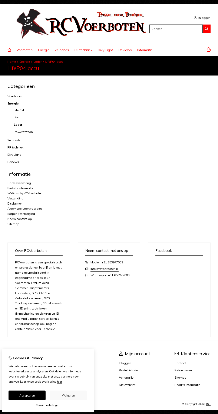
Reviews (125, 50)
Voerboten (25, 50)
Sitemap (13, 224)
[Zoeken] (207, 29)
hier (59, 381)
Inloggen (125, 363)
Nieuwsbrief (127, 385)
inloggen (204, 18)
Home (11, 62)
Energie (43, 50)
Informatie (145, 50)
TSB (208, 403)
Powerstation (23, 132)
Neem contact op (19, 219)
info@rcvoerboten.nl (104, 269)
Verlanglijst (126, 377)
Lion (17, 117)
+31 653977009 (112, 262)
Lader (38, 62)
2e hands (62, 50)
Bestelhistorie (128, 370)
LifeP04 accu (54, 62)
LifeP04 (19, 110)
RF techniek (83, 50)
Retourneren (183, 370)
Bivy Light (105, 50)
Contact (180, 363)
